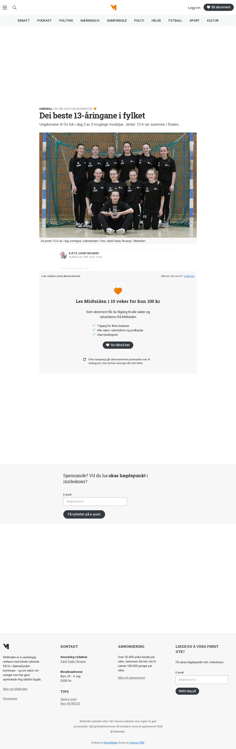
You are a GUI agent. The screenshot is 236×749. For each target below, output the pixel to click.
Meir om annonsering (131, 678)
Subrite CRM (137, 742)
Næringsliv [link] (90, 20)
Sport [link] (195, 20)
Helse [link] (156, 20)
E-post (67, 494)
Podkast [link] (44, 20)
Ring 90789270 (70, 703)
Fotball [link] (175, 20)
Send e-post (68, 699)
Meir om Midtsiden (15, 689)
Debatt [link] (24, 20)
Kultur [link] (212, 20)
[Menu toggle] (4, 7)
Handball (46, 108)
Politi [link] (139, 20)
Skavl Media (110, 742)
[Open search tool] (15, 8)
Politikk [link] (66, 20)
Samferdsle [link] (117, 20)
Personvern (10, 698)
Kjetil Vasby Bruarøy (73, 661)
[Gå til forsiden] (113, 8)
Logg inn (189, 276)
